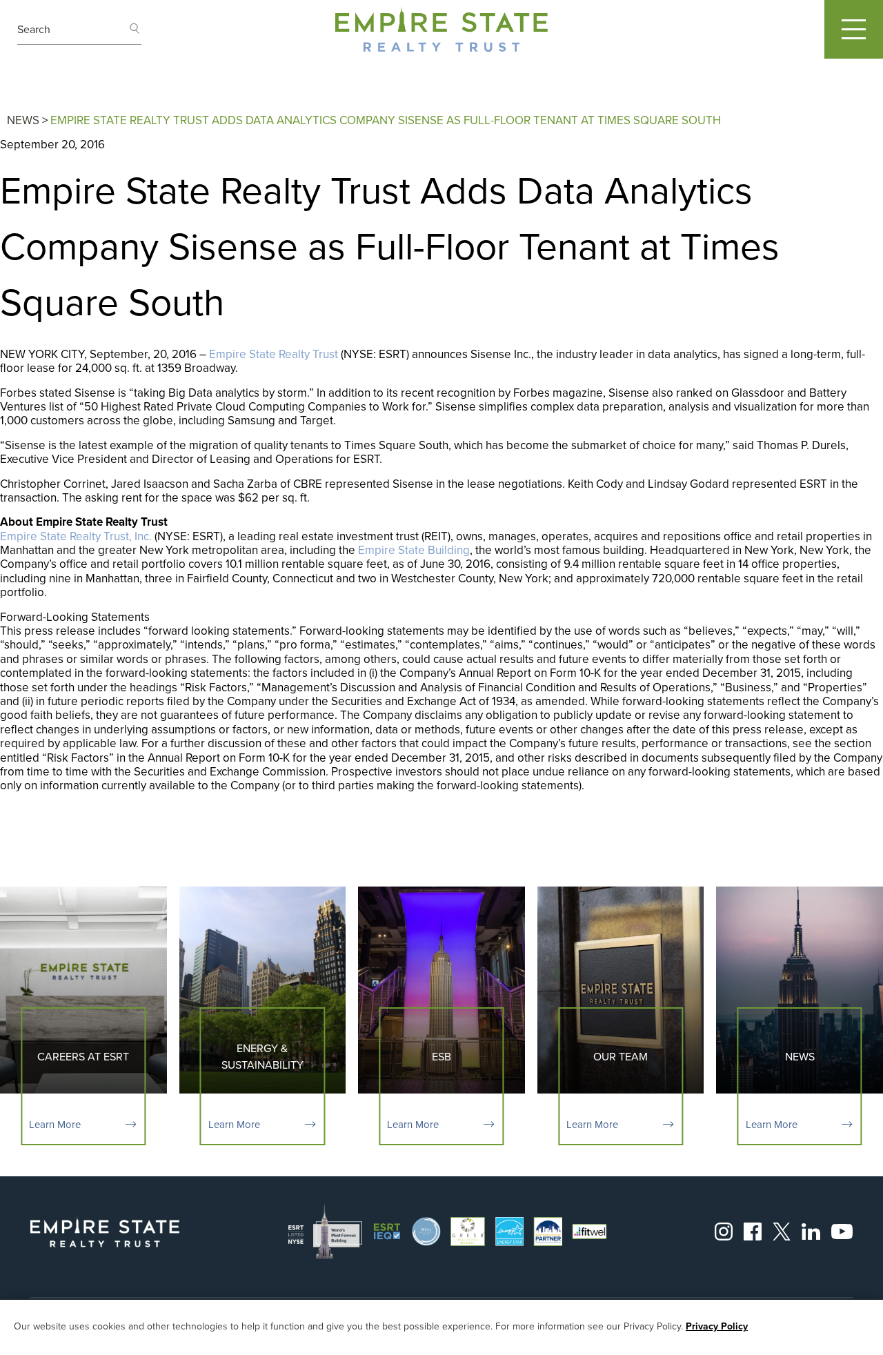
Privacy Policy (717, 1327)
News (23, 120)
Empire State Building (414, 550)
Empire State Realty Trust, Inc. (76, 536)
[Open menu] (853, 29)
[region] (441, 1327)
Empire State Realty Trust (273, 354)
